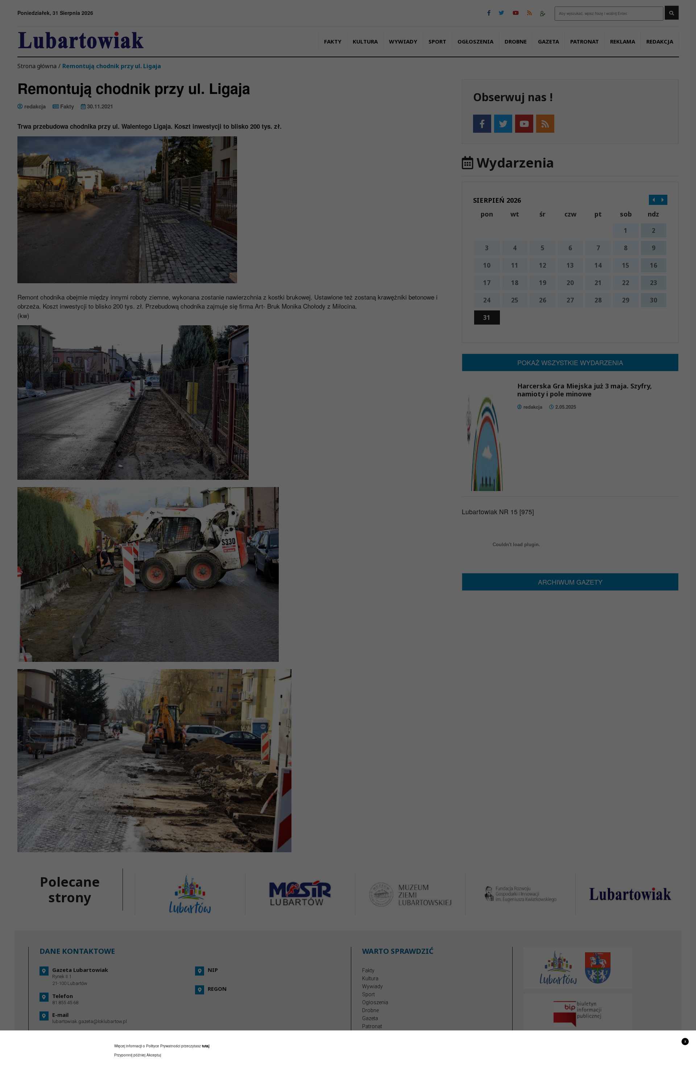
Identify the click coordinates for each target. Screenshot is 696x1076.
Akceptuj (153, 1055)
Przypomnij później (129, 1055)
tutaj (206, 1045)
